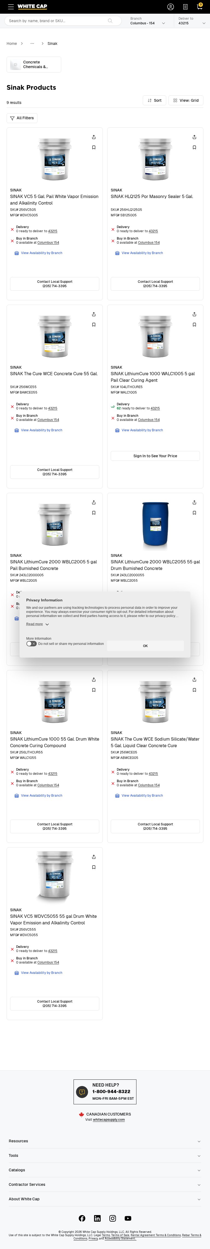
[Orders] (185, 7)
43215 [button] (52, 231)
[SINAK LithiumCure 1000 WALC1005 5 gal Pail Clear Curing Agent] (155, 396)
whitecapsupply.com (109, 1119)
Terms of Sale (120, 1235)
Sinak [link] (52, 43)
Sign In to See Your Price (155, 455)
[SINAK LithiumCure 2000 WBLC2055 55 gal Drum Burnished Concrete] (155, 579)
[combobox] (54, 21)
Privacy (93, 1238)
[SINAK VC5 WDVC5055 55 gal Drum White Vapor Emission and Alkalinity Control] (55, 933)
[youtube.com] (128, 1218)
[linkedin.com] (97, 1218)
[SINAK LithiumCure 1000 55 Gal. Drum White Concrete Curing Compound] (55, 756)
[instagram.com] (112, 1218)
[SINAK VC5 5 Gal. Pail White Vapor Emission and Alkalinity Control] (55, 213)
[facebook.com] (82, 1218)
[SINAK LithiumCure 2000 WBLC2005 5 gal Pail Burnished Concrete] (55, 579)
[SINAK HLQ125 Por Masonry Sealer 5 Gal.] (155, 213)
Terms (106, 1235)
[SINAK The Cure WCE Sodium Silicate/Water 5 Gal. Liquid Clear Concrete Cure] (155, 756)
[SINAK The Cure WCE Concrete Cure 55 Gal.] (55, 396)
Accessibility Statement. (120, 1238)
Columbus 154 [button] (48, 242)
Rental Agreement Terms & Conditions (156, 1235)
